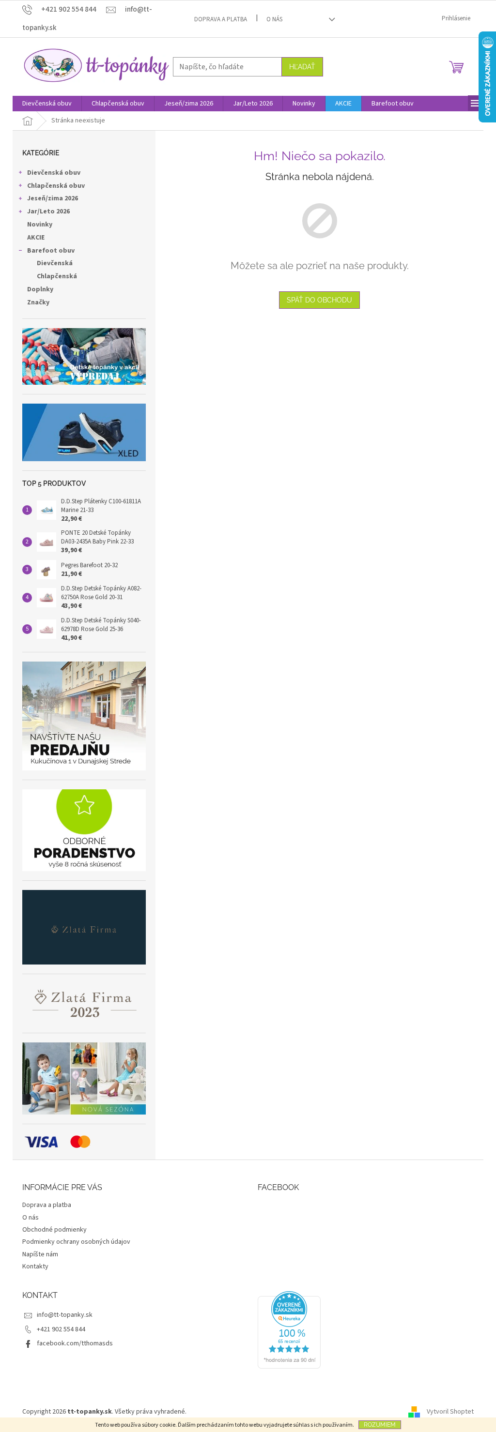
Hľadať (302, 67)
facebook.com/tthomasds (75, 1343)
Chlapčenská (57, 276)
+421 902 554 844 (61, 1329)
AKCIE (36, 237)
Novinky (39, 224)
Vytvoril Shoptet (450, 1412)
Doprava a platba (220, 19)
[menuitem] (47, 103)
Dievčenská (55, 263)
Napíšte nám (40, 1254)
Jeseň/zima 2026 (52, 198)
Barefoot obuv (51, 251)
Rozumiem (380, 1424)
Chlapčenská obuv (56, 186)
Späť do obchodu (319, 300)
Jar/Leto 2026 (48, 211)
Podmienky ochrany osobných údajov (76, 1242)
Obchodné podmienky (54, 1230)
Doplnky (40, 289)
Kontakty (35, 1266)
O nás (274, 19)
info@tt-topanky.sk (65, 1315)
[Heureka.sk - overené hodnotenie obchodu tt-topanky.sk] (289, 1330)
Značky (38, 302)
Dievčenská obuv (53, 173)
